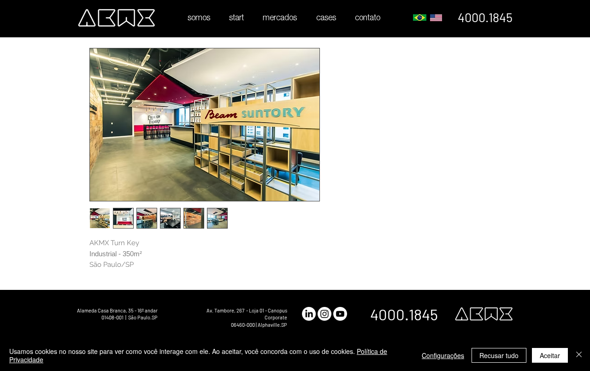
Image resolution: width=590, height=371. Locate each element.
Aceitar (550, 355)
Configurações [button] (443, 355)
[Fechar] (578, 355)
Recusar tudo (499, 355)
